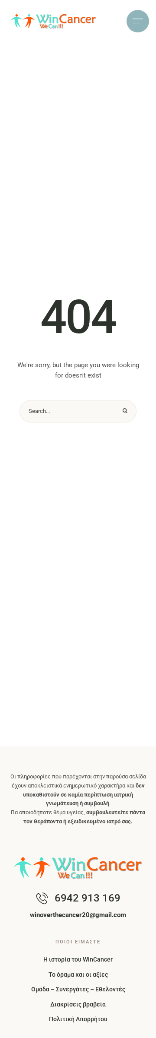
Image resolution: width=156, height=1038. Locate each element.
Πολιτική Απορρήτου (78, 1019)
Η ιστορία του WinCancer (78, 959)
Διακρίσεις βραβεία (78, 1004)
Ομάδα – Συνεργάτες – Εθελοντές (78, 989)
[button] (132, 1027)
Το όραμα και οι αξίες (78, 974)
